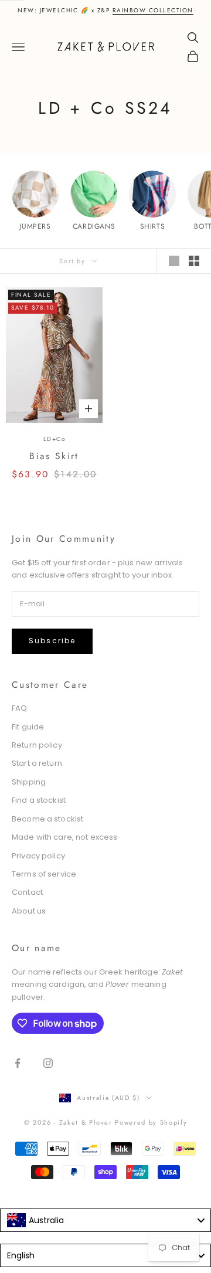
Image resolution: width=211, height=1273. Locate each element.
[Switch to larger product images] (174, 261)
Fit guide (28, 726)
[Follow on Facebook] (17, 1063)
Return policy (37, 745)
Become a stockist (47, 818)
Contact (27, 892)
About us (29, 910)
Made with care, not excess (64, 837)
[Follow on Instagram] (48, 1063)
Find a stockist (39, 800)
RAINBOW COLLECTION (153, 10)
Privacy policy (38, 855)
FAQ (19, 708)
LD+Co (54, 438)
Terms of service (44, 874)
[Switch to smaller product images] (194, 261)
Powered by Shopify (151, 1122)
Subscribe (52, 641)
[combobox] (105, 1220)
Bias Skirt (54, 456)
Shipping (29, 781)
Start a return (37, 763)
